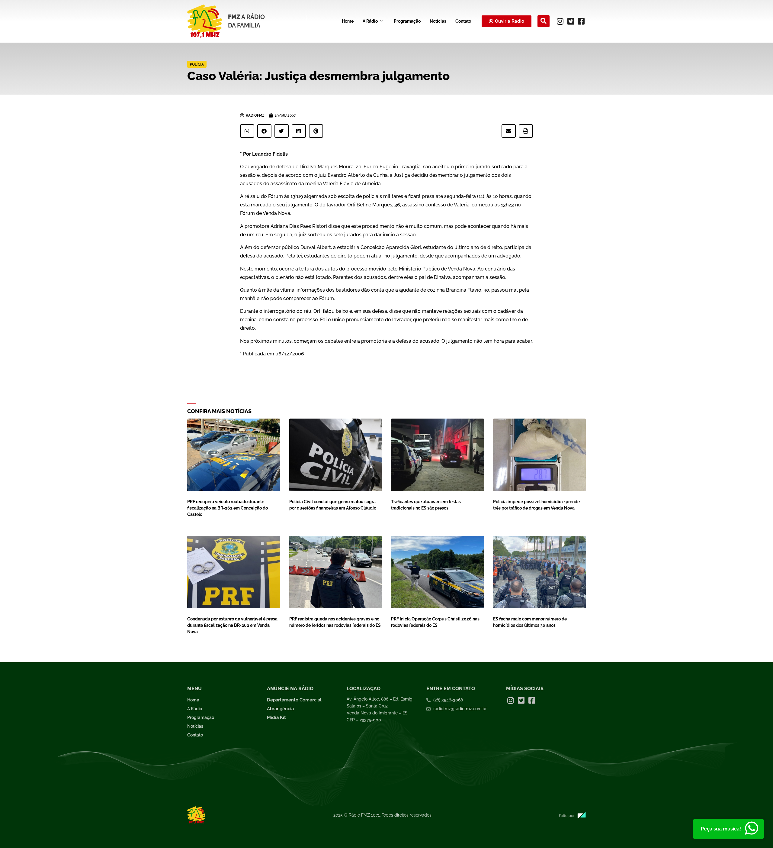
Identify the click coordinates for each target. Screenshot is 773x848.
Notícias (438, 21)
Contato (463, 21)
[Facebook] (581, 21)
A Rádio (370, 21)
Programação (407, 21)
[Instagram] (560, 21)
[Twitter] (570, 21)
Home (348, 21)
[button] (543, 21)
